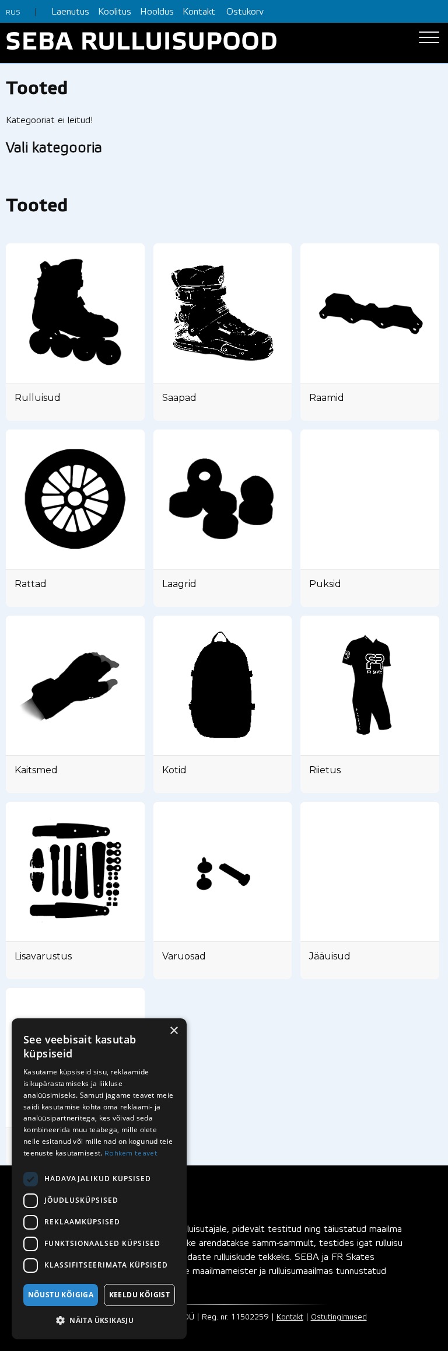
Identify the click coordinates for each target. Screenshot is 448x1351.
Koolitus (114, 12)
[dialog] (99, 1178)
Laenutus (70, 12)
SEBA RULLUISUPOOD (142, 43)
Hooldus (157, 12)
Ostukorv (245, 12)
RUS (13, 12)
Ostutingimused (339, 1317)
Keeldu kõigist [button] (139, 1295)
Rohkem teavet (131, 1153)
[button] (99, 1321)
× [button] (173, 1031)
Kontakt (199, 12)
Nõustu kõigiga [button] (61, 1295)
